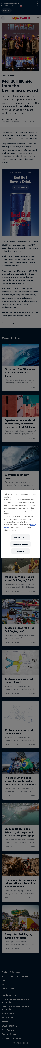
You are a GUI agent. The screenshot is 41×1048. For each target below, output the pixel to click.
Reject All (20, 551)
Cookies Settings (20, 537)
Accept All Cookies (20, 544)
